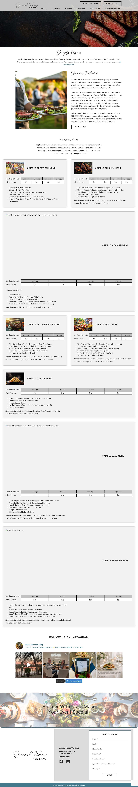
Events (55, 8)
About (43, 8)
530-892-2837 (64, 757)
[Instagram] (68, 761)
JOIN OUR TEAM (90, 4)
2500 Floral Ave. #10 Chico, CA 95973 (67, 752)
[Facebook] (61, 761)
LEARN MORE (80, 127)
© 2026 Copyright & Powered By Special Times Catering (69, 785)
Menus (68, 8)
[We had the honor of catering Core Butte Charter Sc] (28, 665)
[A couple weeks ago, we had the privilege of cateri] (82, 665)
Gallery (81, 8)
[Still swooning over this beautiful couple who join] (56, 665)
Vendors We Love (112, 8)
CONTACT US (112, 4)
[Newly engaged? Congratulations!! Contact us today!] (110, 665)
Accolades (95, 8)
